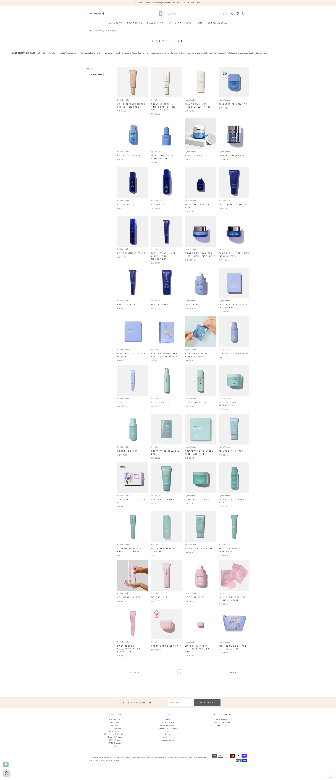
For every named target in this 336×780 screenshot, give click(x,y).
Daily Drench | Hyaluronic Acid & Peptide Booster (129, 649)
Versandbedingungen (168, 728)
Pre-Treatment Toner (131, 253)
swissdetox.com (168, 737)
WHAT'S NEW (175, 23)
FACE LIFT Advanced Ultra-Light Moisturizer (163, 256)
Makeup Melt (159, 597)
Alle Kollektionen (95, 31)
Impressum (168, 731)
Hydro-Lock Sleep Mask (166, 646)
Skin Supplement (114, 728)
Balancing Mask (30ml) (199, 548)
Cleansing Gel (160, 402)
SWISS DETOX (115, 23)
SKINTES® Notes (114, 740)
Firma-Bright (193, 305)
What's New (114, 722)
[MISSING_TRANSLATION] (219, 13)
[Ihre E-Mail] (181, 702)
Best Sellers (114, 725)
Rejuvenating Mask (231, 451)
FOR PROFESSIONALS (217, 23)
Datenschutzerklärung (168, 725)
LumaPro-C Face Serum (233, 353)
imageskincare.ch (168, 740)
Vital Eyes (123, 402)
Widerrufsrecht (168, 722)
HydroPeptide (134, 23)
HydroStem (158, 204)
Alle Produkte (114, 719)
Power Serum (126, 204)
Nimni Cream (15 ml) (197, 155)
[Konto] (231, 14)
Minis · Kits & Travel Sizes (114, 734)
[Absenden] (222, 14)
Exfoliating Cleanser (232, 204)
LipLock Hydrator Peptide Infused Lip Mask (197, 649)
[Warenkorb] (243, 14)
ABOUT (189, 23)
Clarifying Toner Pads (199, 499)
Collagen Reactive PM (233, 104)
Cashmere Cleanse (129, 597)
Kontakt (168, 734)
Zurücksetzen (96, 75)
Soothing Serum (127, 451)
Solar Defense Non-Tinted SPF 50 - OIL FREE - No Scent (164, 107)
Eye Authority (126, 305)
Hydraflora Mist (195, 402)
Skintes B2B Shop (114, 737)
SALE (200, 23)
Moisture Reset (195, 597)
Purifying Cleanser (163, 499)
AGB (168, 719)
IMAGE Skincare (155, 23)
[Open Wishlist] (6, 764)
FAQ (114, 746)
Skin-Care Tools (114, 731)
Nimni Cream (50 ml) (231, 155)
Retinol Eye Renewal (130, 155)
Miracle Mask (159, 305)
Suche (226, 14)
